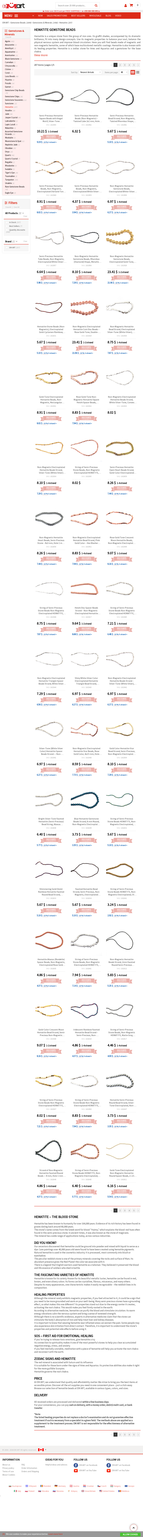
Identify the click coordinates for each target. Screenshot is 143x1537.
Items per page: (111, 72)
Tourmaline (11, 176)
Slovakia (45, 1491)
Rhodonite (11, 165)
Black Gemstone (13, 58)
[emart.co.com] (13, 5)
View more (41, 55)
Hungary (117, 1486)
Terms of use (8, 1471)
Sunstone (11, 103)
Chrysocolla (11, 65)
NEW (40, 15)
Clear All (16, 207)
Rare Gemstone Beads (15, 188)
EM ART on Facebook (88, 1465)
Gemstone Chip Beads (14, 91)
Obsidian (10, 148)
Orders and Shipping (30, 1471)
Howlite (10, 110)
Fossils (9, 83)
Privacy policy (8, 1468)
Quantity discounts (15, 231)
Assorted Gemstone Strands (13, 132)
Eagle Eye (10, 192)
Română (47, 1486)
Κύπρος (74, 1491)
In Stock (15, 222)
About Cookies (8, 1474)
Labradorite (11, 121)
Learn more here (55, 1534)
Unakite (9, 183)
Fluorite (9, 79)
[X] (3, 1534)
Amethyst (10, 48)
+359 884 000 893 (91, 11)
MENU (8, 16)
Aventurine (11, 55)
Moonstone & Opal (14, 141)
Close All (8, 37)
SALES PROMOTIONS (57, 15)
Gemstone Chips (14, 96)
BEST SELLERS (78, 15)
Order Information (29, 1468)
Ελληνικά (32, 1486)
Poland (31, 1491)
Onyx (9, 151)
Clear (25, 216)
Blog (108, 15)
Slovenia (60, 1491)
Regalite (10, 162)
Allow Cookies (130, 1534)
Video (118, 15)
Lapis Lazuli (11, 124)
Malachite (10, 128)
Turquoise (11, 179)
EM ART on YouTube (87, 1470)
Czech (103, 1486)
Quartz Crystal (12, 158)
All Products (13, 213)
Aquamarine (11, 51)
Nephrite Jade (12, 144)
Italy (19, 1491)
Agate (9, 41)
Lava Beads (11, 76)
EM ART (14, 248)
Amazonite (11, 44)
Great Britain (90, 1491)
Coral (9, 72)
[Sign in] (125, 5)
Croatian (90, 1486)
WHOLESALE (95, 15)
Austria (76, 1486)
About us (6, 1464)
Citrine (9, 69)
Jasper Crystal (13, 117)
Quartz (9, 155)
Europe (131, 1486)
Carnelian (10, 62)
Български (17, 1486)
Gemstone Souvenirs (15, 100)
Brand (10, 241)
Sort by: (74, 72)
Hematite (11, 107)
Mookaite (10, 137)
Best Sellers (15, 226)
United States (109, 1491)
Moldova (125, 1491)
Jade (8, 114)
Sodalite (10, 169)
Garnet (9, 86)
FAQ (23, 1464)
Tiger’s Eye (11, 172)
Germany (62, 1486)
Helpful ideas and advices (56, 1464)
